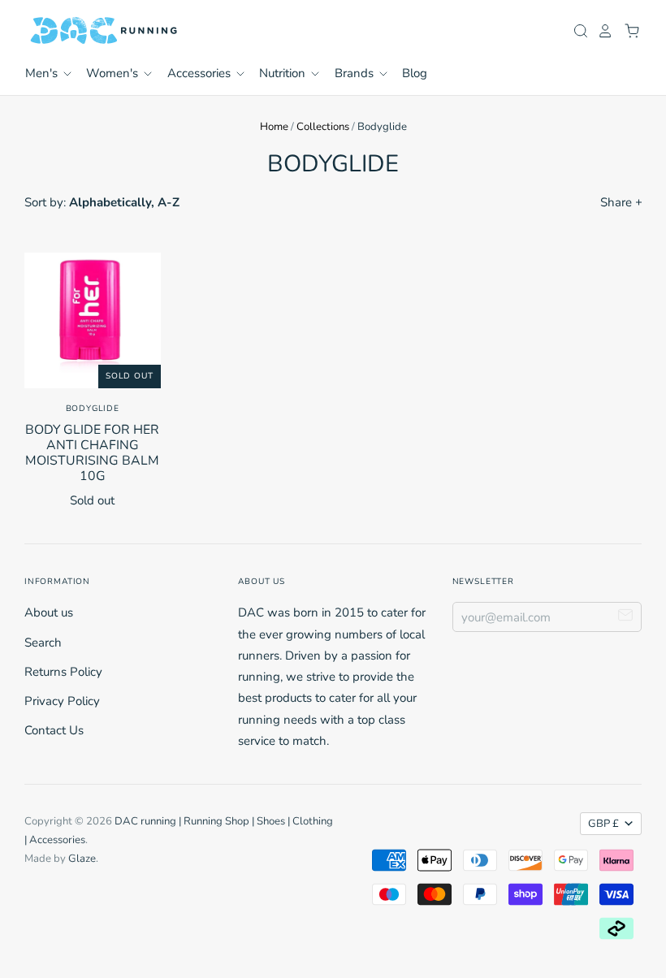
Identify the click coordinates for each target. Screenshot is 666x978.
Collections (322, 126)
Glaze (82, 858)
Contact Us (54, 730)
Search (43, 642)
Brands (356, 73)
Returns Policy (63, 672)
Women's (113, 73)
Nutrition (284, 73)
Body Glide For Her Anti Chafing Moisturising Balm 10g (92, 453)
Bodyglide (92, 408)
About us (48, 612)
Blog (414, 73)
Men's (43, 73)
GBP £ (603, 823)
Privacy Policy (62, 701)
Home (274, 126)
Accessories (200, 73)
